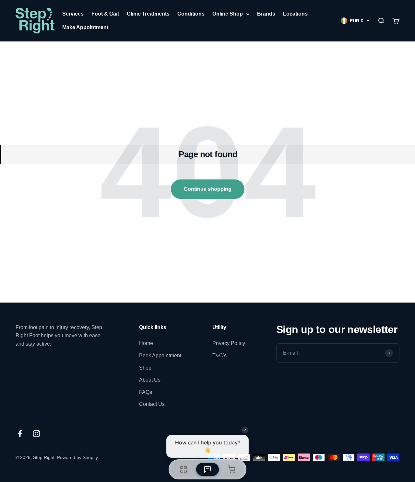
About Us (149, 380)
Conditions (191, 14)
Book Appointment (160, 355)
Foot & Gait (105, 14)
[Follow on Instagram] (36, 433)
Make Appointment (85, 27)
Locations (295, 14)
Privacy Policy (228, 343)
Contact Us (152, 404)
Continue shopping (207, 189)
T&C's (219, 355)
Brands (266, 14)
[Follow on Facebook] (20, 433)
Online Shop (227, 14)
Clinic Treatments (148, 14)
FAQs (145, 392)
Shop (145, 368)
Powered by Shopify (77, 457)
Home (146, 343)
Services (73, 14)
